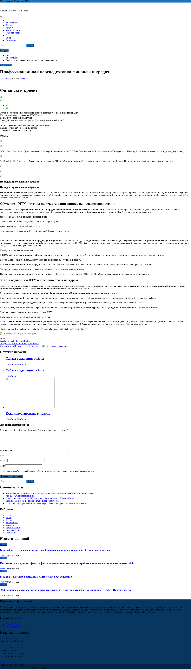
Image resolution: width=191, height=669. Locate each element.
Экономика (11, 40)
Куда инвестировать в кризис (28, 413)
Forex (8, 35)
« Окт (2, 662)
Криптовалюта (13, 30)
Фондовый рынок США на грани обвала (19, 343)
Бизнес (9, 25)
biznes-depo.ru (6, 6)
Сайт (2, 466)
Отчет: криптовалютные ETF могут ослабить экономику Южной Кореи (40, 498)
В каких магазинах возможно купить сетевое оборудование (36, 576)
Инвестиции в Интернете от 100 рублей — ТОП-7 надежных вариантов (34, 346)
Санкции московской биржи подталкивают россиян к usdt (33, 501)
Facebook (4, 341)
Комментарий (7, 450)
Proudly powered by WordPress (14, 667)
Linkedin (28, 341)
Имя (3, 455)
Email (3, 460)
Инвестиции (12, 23)
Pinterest (20, 341)
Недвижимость (13, 33)
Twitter (12, 341)
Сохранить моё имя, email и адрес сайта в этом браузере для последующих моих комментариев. (48, 471)
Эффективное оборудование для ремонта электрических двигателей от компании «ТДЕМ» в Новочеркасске (65, 589)
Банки (8, 38)
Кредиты (10, 28)
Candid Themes (60, 667)
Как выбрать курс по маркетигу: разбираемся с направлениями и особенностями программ (49, 493)
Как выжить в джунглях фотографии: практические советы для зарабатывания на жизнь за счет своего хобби (67, 563)
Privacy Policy (12, 624)
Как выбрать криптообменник (20, 496)
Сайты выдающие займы (25, 358)
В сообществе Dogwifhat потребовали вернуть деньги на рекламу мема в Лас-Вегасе (46, 503)
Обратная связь (13, 626)
